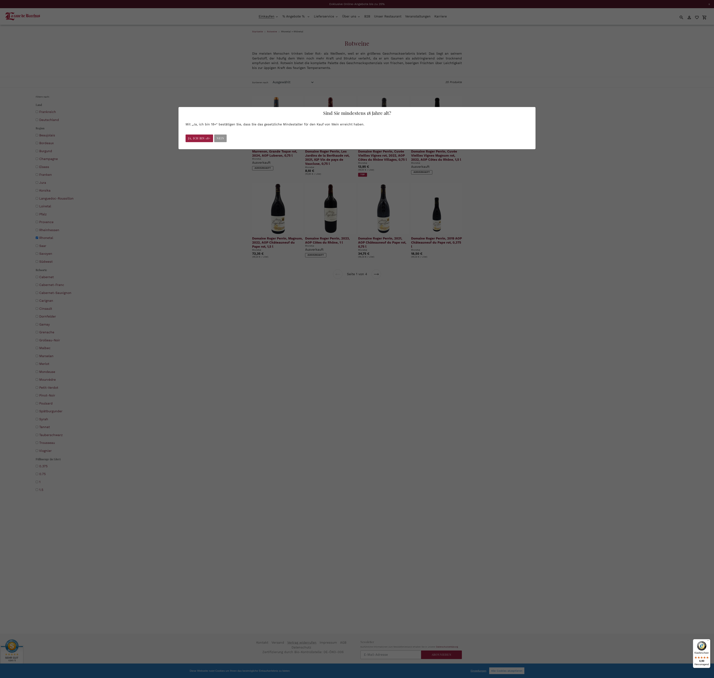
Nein (220, 138)
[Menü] (708, 641)
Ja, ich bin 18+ (199, 138)
